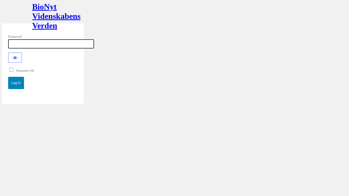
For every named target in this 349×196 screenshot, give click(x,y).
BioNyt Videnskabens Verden (43, 15)
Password (15, 37)
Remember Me (24, 70)
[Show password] (15, 58)
